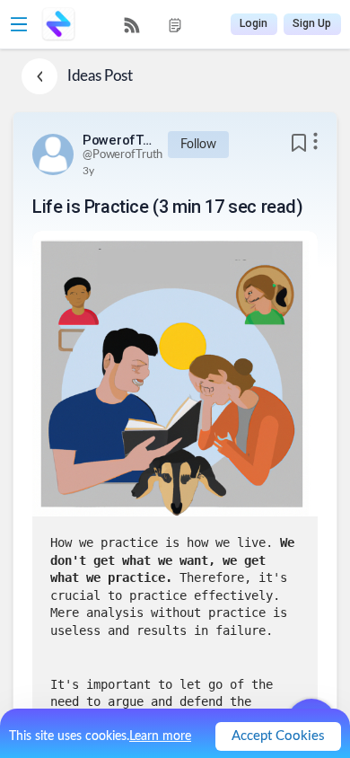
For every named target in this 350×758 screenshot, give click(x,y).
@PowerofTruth (122, 155)
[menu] (153, 25)
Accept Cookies (278, 736)
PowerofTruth (118, 140)
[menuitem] (131, 25)
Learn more (160, 736)
